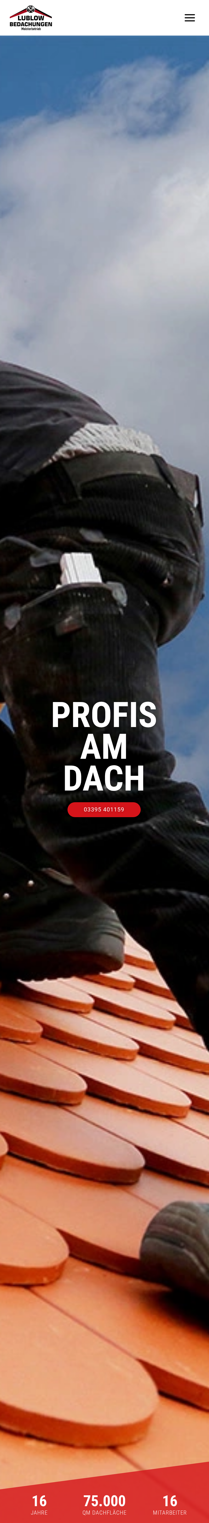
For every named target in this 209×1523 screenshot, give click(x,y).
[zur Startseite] (31, 17)
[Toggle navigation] (189, 18)
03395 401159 (104, 809)
